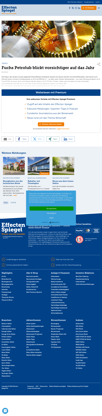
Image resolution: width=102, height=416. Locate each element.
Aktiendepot (55, 276)
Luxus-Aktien (6, 350)
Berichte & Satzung (82, 276)
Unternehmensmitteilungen (85, 284)
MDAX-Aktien (80, 342)
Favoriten (5, 289)
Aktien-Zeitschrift (32, 287)
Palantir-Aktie (55, 339)
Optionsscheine (56, 310)
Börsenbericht (6, 279)
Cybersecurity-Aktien (9, 329)
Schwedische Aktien (33, 350)
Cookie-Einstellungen (33, 388)
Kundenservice (31, 289)
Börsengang (55, 323)
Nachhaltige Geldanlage (59, 305)
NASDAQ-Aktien (81, 350)
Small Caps (79, 360)
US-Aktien (79, 368)
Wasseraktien (6, 376)
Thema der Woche (8, 297)
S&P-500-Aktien (81, 352)
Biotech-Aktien (7, 323)
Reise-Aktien (6, 357)
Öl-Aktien (5, 355)
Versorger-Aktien (7, 373)
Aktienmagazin (31, 284)
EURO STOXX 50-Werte (83, 339)
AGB (37, 386)
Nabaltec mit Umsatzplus (34, 182)
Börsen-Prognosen (57, 329)
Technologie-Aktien (8, 365)
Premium (89, 8)
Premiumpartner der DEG (91, 239)
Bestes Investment (57, 281)
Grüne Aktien (6, 339)
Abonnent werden (32, 276)
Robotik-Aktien (7, 360)
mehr (15, 195)
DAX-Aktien (79, 326)
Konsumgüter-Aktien (9, 347)
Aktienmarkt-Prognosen (34, 334)
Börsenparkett (55, 326)
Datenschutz (44, 386)
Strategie (4, 295)
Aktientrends (30, 342)
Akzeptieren (51, 208)
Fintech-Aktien (6, 337)
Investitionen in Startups (59, 297)
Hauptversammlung (82, 279)
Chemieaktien (6, 326)
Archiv (4, 276)
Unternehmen (80, 281)
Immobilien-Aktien (8, 342)
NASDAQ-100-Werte (82, 347)
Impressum (30, 386)
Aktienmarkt (30, 329)
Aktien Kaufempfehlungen (35, 326)
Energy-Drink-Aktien (8, 334)
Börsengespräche (7, 284)
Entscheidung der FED (58, 284)
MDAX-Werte (80, 344)
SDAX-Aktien (80, 355)
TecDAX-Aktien (81, 363)
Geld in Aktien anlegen (58, 292)
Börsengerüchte (7, 281)
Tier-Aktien (5, 368)
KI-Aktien (5, 344)
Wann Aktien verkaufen (34, 352)
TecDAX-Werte (80, 365)
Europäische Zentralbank (59, 287)
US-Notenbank (56, 347)
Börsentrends (55, 331)
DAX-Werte (79, 329)
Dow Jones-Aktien (82, 331)
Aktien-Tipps (30, 339)
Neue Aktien (6, 352)
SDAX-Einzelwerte (82, 357)
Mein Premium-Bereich (34, 292)
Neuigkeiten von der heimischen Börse (13, 182)
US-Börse (54, 344)
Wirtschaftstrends (57, 313)
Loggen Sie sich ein (63, 129)
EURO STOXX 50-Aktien (83, 337)
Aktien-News (30, 337)
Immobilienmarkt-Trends (59, 295)
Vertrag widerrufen (32, 281)
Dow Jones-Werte (82, 334)
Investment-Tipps (56, 300)
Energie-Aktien (7, 331)
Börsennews (6, 287)
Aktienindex (80, 323)
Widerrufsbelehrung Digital (57, 386)
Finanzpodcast (6, 292)
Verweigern (51, 213)
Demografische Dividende (34, 344)
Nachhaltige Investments (59, 308)
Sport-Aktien (6, 363)
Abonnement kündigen (34, 279)
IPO (27, 347)
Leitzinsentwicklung (57, 302)
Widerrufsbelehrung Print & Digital (77, 386)
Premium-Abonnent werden (52, 124)
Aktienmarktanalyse (32, 331)
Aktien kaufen (30, 323)
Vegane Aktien (6, 371)
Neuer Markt (55, 337)
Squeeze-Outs (55, 342)
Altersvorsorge (56, 279)
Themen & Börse (7, 300)
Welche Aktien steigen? (34, 355)
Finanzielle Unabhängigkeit (60, 289)
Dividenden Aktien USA (58, 334)
